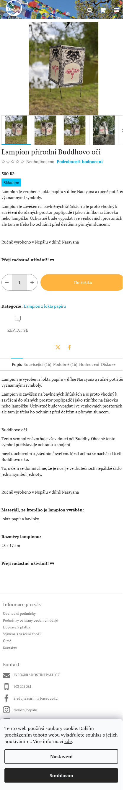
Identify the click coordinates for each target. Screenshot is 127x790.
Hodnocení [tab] (89, 364)
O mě (7, 641)
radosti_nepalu (25, 710)
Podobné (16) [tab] (65, 364)
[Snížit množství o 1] (7, 282)
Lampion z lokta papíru (45, 306)
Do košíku (83, 282)
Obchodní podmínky (19, 613)
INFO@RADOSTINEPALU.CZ (37, 675)
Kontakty (10, 648)
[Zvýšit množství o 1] (32, 282)
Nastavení (61, 756)
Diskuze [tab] (108, 364)
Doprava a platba (16, 627)
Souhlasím (61, 775)
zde (68, 741)
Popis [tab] (17, 364)
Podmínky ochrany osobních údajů (30, 620)
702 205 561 (22, 686)
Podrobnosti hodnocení (80, 161)
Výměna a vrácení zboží (22, 634)
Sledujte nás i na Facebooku (36, 698)
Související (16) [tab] (37, 364)
